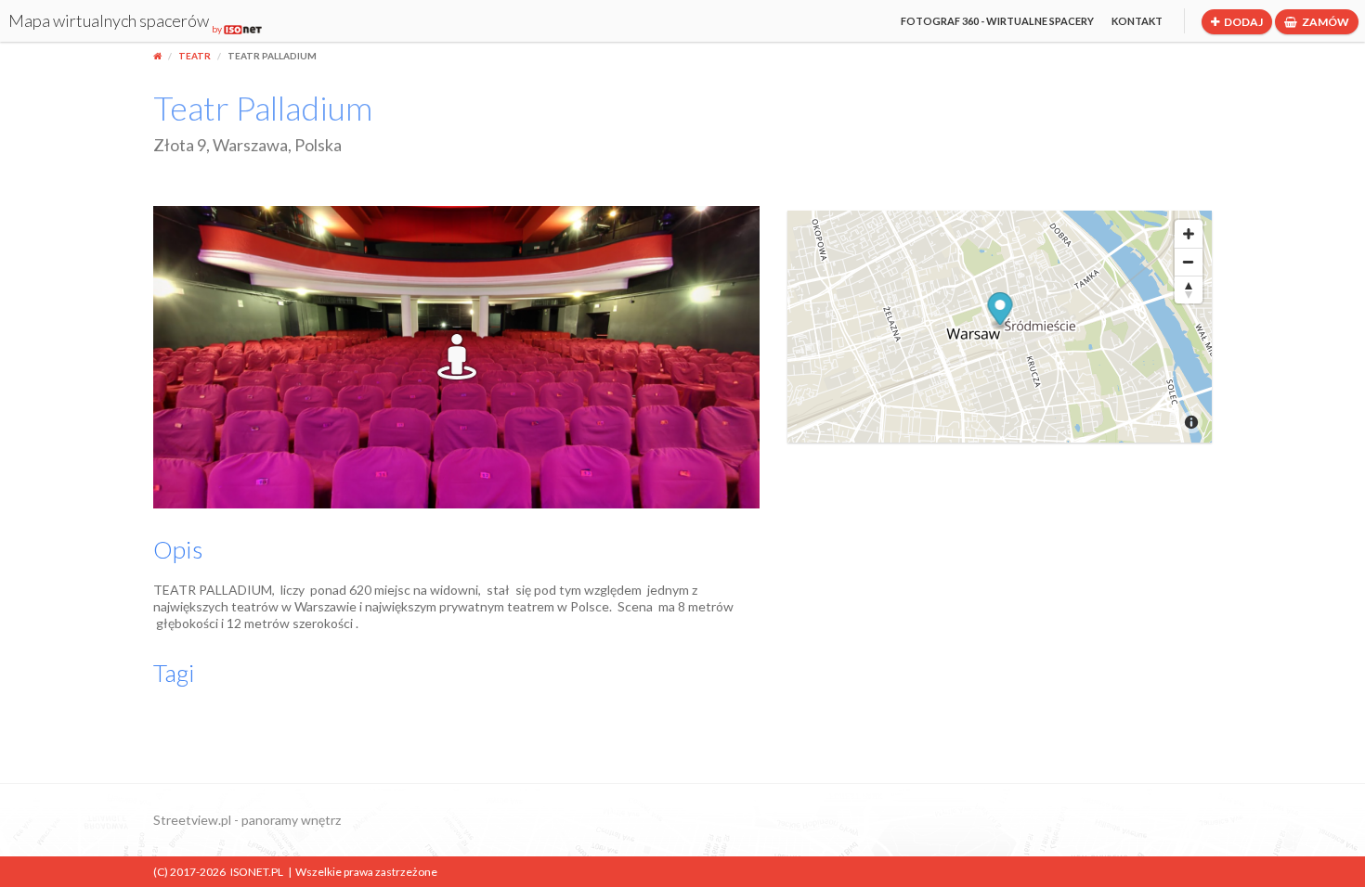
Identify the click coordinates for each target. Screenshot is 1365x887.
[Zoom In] (1188, 234)
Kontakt (1137, 21)
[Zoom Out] (1188, 262)
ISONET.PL (256, 872)
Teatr (194, 55)
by (218, 28)
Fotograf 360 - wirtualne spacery (997, 21)
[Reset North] (1188, 289)
